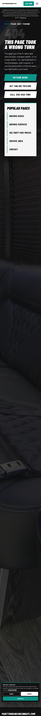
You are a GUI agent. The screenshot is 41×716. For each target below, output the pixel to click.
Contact (13, 149)
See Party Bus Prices (20, 132)
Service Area (16, 141)
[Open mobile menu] (37, 4)
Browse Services (18, 124)
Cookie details (12, 690)
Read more (23, 17)
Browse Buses (16, 116)
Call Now (28, 4)
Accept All (20, 698)
